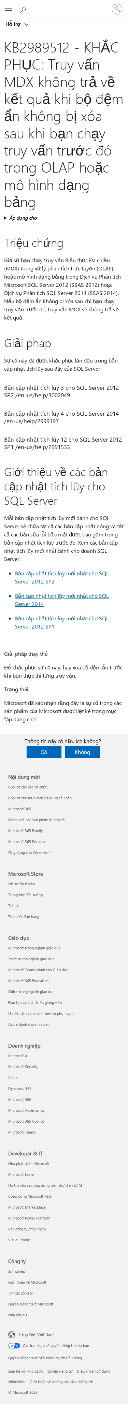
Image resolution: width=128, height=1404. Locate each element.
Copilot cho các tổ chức (27, 786)
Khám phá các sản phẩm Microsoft (36, 819)
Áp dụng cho (23, 218)
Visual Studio (19, 1239)
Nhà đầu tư (17, 1314)
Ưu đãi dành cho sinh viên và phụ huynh (41, 1013)
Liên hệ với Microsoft (25, 1371)
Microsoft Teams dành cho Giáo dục (38, 969)
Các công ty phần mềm (27, 1228)
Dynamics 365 (19, 1088)
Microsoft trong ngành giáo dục (34, 947)
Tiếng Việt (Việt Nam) (36, 1334)
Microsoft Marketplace (27, 1207)
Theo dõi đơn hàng (23, 916)
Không (82, 751)
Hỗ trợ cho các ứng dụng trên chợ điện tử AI (45, 1185)
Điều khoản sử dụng (93, 1371)
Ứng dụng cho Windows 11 (30, 852)
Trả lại (13, 905)
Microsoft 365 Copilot (26, 1121)
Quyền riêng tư (59, 1371)
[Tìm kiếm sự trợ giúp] (24, 8)
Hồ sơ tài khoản (21, 883)
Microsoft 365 (19, 808)
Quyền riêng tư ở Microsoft (30, 1303)
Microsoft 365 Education (28, 980)
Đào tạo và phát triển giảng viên (35, 1002)
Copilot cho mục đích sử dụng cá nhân (40, 797)
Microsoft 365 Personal (27, 841)
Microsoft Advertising (26, 1110)
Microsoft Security (23, 1066)
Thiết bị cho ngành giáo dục (31, 958)
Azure (13, 1077)
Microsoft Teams (22, 1132)
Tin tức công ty (20, 1293)
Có (44, 751)
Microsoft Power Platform (29, 1218)
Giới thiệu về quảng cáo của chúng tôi (61, 1381)
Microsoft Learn (21, 1174)
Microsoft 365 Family (25, 830)
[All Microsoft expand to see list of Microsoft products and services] (8, 9)
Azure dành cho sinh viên (28, 1024)
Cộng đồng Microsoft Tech (30, 1196)
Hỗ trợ (13, 23)
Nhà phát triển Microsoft (28, 1163)
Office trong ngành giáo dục (31, 991)
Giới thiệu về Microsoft (27, 1282)
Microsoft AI (18, 1055)
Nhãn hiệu (16, 1381)
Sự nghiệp (16, 1271)
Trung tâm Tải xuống (25, 894)
